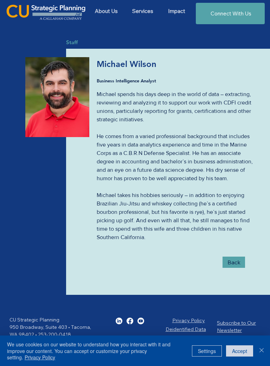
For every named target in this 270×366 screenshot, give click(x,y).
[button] (142, 11)
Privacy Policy (188, 320)
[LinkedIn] (119, 321)
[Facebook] (130, 321)
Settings (207, 350)
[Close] (261, 350)
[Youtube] (140, 321)
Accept (239, 350)
